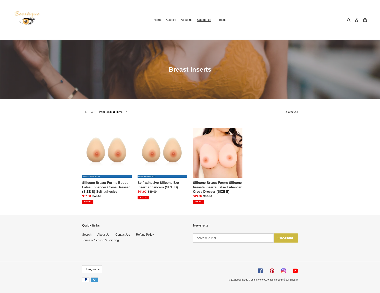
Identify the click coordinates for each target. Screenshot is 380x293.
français (91, 269)
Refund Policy (145, 234)
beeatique (242, 279)
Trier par (88, 112)
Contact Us (122, 234)
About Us (103, 234)
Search (86, 234)
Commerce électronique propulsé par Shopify (273, 279)
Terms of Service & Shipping (100, 240)
